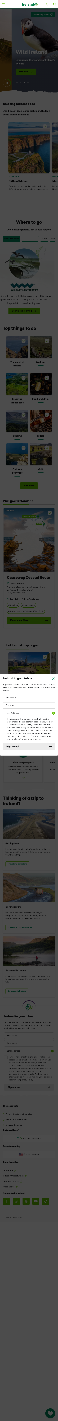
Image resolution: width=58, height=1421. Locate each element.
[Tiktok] (45, 1201)
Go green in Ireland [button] (17, 991)
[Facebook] (6, 1201)
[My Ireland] (47, 4)
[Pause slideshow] (7, 83)
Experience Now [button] (19, 620)
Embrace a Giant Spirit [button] (26, 309)
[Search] (54, 4)
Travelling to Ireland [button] (17, 864)
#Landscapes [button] (28, 605)
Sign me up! (12, 746)
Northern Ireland (13, 239)
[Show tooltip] (53, 713)
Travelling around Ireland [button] (20, 927)
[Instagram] (16, 1201)
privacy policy (34, 739)
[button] (53, 679)
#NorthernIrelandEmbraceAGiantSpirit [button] (26, 611)
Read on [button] (15, 72)
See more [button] (29, 486)
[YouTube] (35, 1201)
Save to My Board (41, 15)
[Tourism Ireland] (29, 4)
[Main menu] (3, 4)
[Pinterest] (26, 1201)
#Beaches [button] (13, 605)
